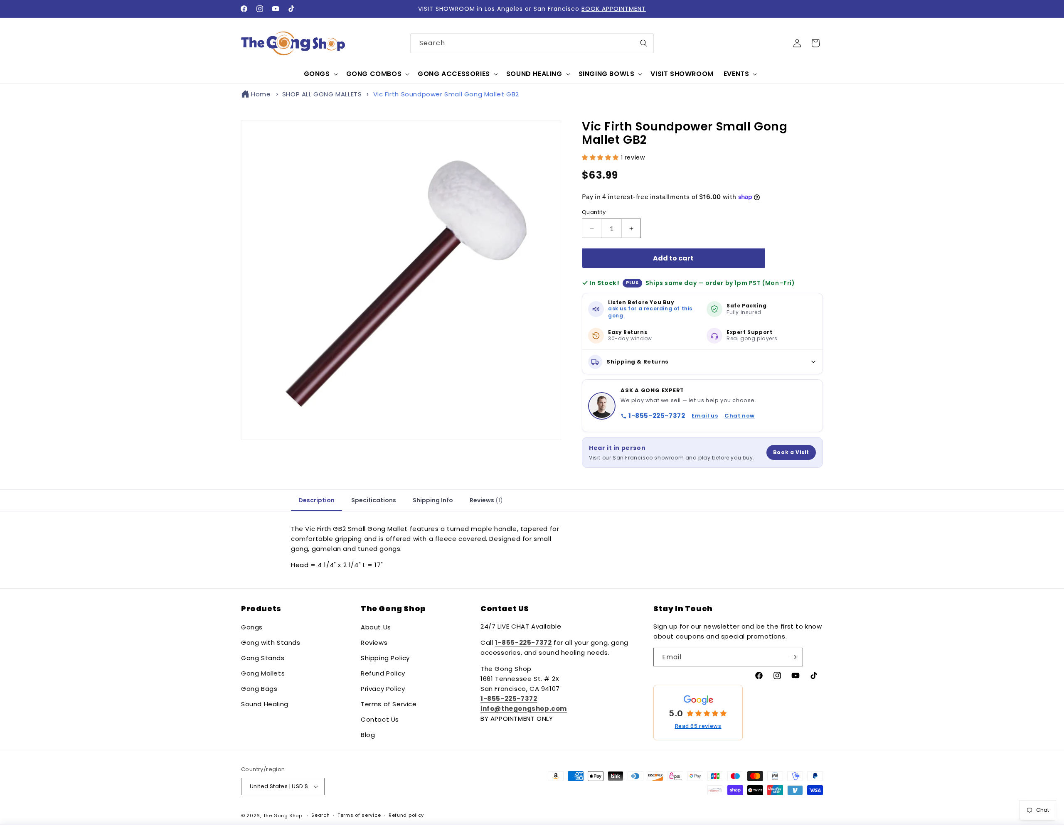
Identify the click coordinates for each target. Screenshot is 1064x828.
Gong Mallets (263, 673)
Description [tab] (316, 500)
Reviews (374, 642)
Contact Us (380, 719)
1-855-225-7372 (656, 415)
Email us (705, 416)
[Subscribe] (793, 657)
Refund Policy (383, 673)
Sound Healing (264, 704)
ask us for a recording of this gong (650, 312)
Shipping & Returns (637, 362)
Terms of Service (389, 704)
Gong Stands (263, 658)
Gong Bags (259, 688)
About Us (376, 627)
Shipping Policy (385, 658)
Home (261, 94)
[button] (320, 74)
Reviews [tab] (486, 500)
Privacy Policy (383, 688)
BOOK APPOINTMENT (613, 9)
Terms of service (359, 815)
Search (320, 815)
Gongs (252, 627)
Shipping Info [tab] (433, 500)
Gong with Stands (270, 642)
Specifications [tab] (373, 500)
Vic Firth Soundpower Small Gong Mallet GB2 (446, 94)
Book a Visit (791, 452)
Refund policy (406, 815)
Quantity (594, 212)
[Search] (644, 43)
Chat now (739, 416)
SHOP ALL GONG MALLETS (322, 94)
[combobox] (532, 43)
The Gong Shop (282, 815)
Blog (368, 734)
